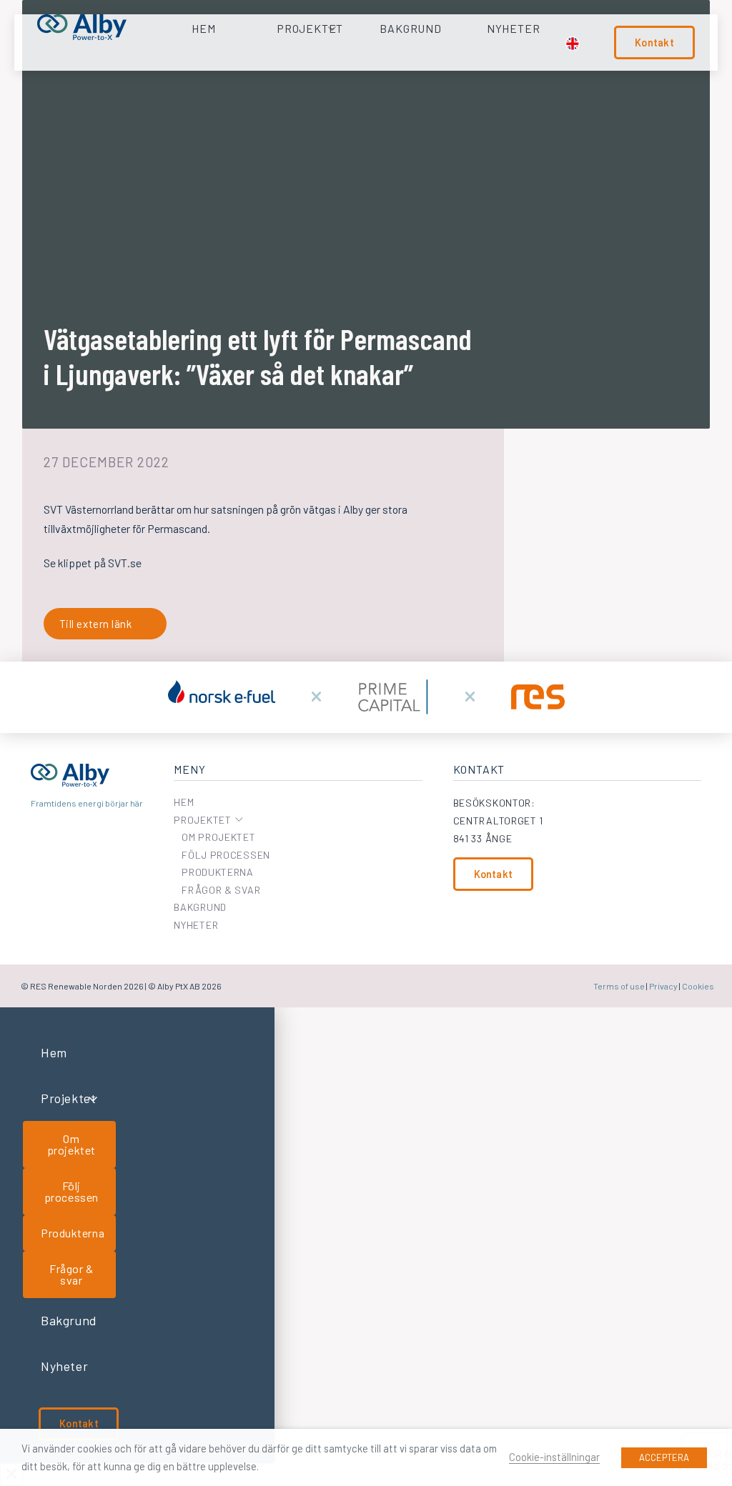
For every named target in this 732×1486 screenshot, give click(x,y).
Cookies (698, 986)
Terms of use (619, 986)
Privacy (663, 986)
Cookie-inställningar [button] (554, 1456)
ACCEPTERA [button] (664, 1457)
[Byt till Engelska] (572, 43)
